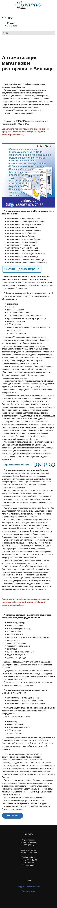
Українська (12, 25)
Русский (11, 23)
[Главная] (28, 5)
